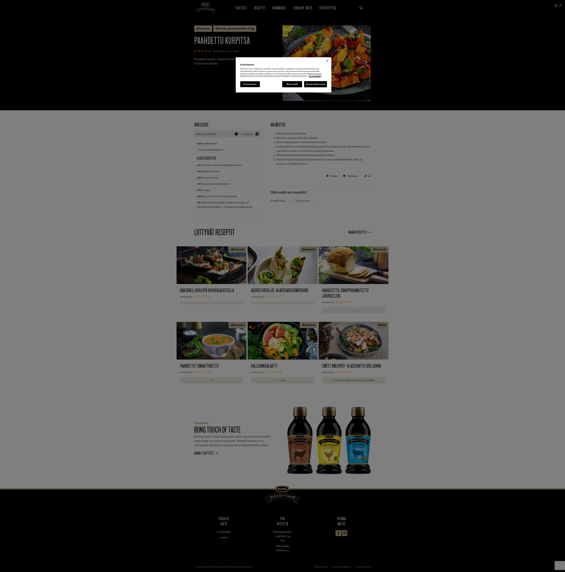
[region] (283, 75)
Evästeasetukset (250, 84)
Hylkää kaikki (292, 84)
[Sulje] (327, 61)
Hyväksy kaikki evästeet (315, 84)
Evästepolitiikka (315, 76)
